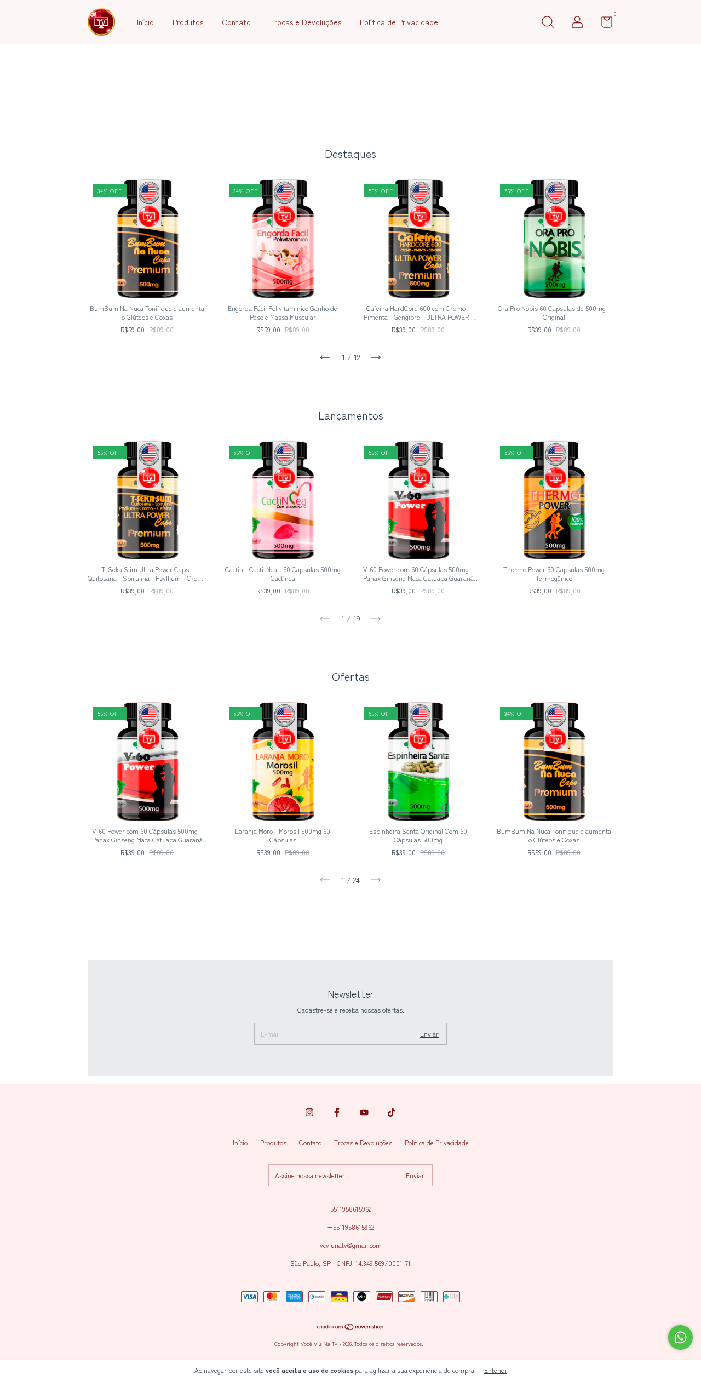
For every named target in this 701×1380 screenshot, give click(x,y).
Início (145, 21)
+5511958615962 (350, 1226)
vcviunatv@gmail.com (351, 1244)
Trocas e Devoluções (305, 21)
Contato (236, 21)
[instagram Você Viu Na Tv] (309, 1112)
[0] (602, 24)
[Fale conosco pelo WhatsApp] (680, 1337)
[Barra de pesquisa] (547, 23)
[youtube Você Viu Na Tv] (364, 1112)
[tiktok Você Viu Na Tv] (391, 1112)
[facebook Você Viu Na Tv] (336, 1112)
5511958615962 (350, 1208)
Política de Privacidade (399, 21)
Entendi (495, 1370)
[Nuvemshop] (351, 1327)
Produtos (188, 21)
